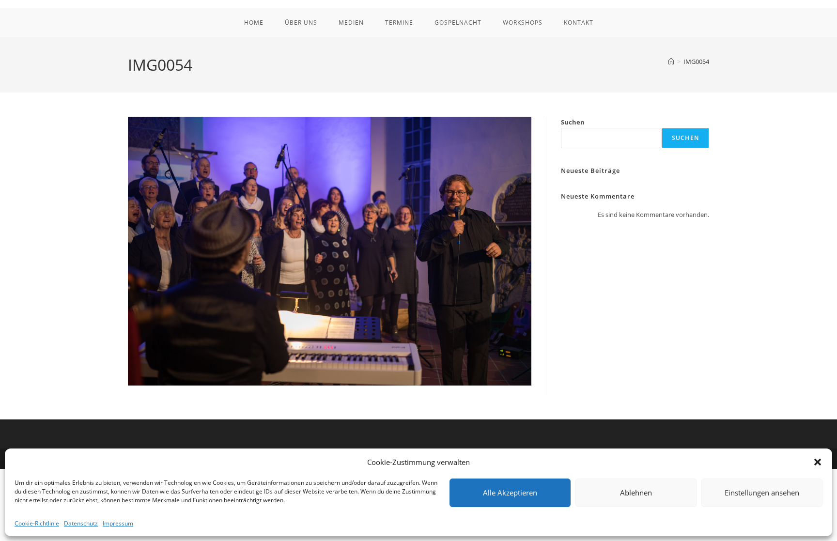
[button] (817, 462)
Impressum (118, 523)
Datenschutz (81, 523)
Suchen (573, 122)
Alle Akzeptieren (510, 492)
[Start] (671, 61)
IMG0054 (696, 61)
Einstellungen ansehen (762, 492)
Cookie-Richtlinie (37, 523)
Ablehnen (636, 492)
